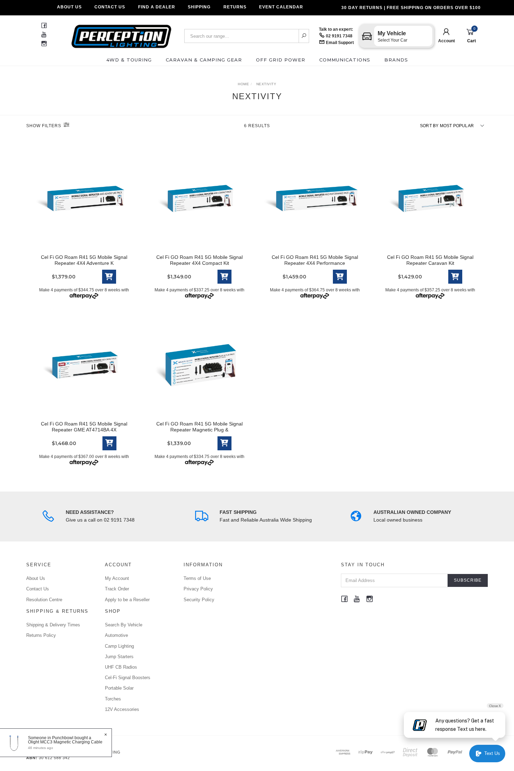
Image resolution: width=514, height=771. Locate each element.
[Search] (304, 36)
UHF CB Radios (121, 667)
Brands (396, 60)
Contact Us (109, 7)
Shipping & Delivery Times (53, 624)
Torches (113, 698)
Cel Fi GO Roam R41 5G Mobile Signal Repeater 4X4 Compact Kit (199, 260)
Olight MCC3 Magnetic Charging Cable (65, 742)
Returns (235, 7)
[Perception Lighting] (121, 34)
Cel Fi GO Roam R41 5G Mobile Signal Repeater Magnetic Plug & (199, 426)
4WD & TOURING (129, 60)
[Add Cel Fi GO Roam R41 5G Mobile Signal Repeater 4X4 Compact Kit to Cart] (224, 277)
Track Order (117, 588)
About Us (69, 7)
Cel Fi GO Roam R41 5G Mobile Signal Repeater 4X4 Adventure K (84, 260)
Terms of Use (197, 578)
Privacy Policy (198, 588)
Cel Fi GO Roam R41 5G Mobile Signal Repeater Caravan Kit (430, 260)
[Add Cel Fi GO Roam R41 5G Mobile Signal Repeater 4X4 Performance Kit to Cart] (340, 277)
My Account (117, 578)
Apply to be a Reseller (127, 599)
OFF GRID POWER (280, 60)
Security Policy (199, 599)
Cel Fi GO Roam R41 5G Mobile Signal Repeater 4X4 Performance (315, 260)
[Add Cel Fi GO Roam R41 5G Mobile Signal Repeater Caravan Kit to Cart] (455, 277)
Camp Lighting (119, 646)
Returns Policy (41, 635)
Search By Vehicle (123, 624)
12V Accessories (122, 709)
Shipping (199, 7)
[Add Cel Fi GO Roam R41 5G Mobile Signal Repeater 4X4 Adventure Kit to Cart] (109, 277)
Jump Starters (119, 656)
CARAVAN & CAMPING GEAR (204, 60)
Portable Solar (119, 688)
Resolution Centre (44, 599)
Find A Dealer (156, 7)
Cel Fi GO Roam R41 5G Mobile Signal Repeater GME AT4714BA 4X (84, 426)
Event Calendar (281, 7)
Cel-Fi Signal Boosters (127, 677)
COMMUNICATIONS (344, 60)
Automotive (116, 635)
